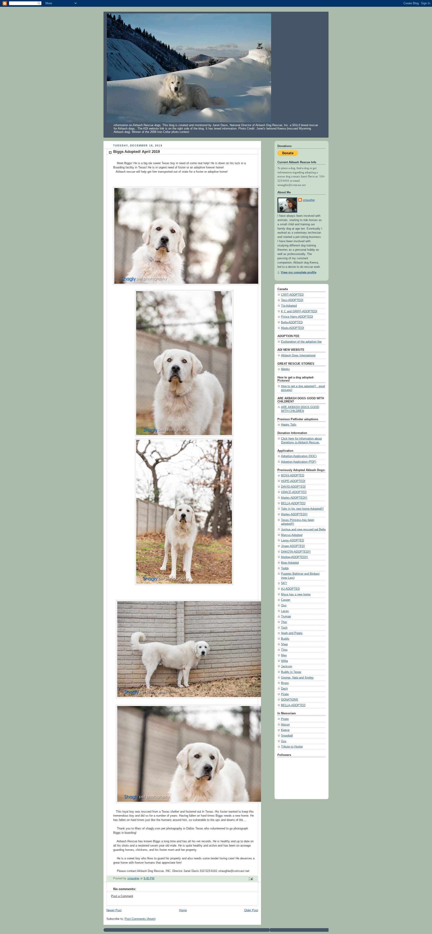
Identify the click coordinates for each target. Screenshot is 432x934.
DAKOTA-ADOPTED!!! (296, 551)
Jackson (286, 666)
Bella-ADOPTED (292, 322)
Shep (284, 644)
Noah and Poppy (292, 633)
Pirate (285, 694)
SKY (284, 583)
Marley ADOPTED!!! (294, 497)
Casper (285, 599)
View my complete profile (298, 272)
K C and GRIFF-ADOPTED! (299, 311)
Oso (283, 605)
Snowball (287, 735)
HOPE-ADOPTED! (293, 481)
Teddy (285, 568)
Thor (284, 622)
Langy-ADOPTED (292, 540)
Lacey (285, 611)
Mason (285, 724)
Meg (284, 655)
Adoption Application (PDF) (298, 461)
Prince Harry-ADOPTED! (297, 316)
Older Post (251, 910)
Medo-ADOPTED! (292, 328)
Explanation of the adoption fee (301, 341)
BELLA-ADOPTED (293, 503)
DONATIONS (289, 699)
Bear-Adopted (290, 562)
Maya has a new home (295, 594)
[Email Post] (251, 878)
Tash (284, 627)
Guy (283, 741)
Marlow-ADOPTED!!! (294, 557)
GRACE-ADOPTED (293, 492)
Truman (286, 616)
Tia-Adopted (289, 305)
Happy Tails (288, 424)
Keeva (285, 730)
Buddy (285, 638)
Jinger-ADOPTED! (293, 546)
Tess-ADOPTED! (292, 300)
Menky (285, 369)
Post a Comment (122, 896)
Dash (284, 688)
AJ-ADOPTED (290, 588)
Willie (284, 661)
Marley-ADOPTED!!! (294, 514)
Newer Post (114, 910)
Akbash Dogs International (298, 355)
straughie (309, 200)
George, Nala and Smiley (297, 677)
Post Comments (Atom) (140, 919)
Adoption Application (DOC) (299, 456)
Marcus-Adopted (291, 535)
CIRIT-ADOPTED (292, 294)
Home (183, 910)
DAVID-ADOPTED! (293, 486)
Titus (284, 649)
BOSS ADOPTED (292, 475)
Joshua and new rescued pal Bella (303, 529)
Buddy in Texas (291, 672)
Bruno (285, 683)
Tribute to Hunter (292, 746)
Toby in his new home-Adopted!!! (302, 508)
